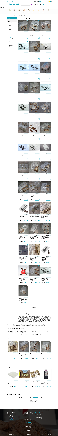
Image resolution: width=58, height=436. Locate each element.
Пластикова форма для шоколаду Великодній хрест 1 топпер (45, 54)
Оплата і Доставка (30, 1)
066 (38, 419)
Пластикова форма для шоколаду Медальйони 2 (34, 155)
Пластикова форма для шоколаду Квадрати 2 (22, 115)
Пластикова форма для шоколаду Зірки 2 (22, 75)
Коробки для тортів (27, 414)
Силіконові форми (27, 419)
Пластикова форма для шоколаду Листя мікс (33, 135)
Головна (8, 15)
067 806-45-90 (18, 1)
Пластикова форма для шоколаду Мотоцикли (44, 175)
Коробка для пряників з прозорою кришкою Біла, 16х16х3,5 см (12, 382)
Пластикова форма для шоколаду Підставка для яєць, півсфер (45, 237)
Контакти (35, 1)
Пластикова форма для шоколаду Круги (44, 115)
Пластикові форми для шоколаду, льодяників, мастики (23, 15)
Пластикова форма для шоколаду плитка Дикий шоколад (23, 354)
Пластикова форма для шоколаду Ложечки (34, 354)
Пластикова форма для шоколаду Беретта (33, 33)
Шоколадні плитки (11, 34)
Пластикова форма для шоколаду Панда (22, 216)
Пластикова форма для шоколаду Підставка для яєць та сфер (34, 237)
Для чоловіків (10, 29)
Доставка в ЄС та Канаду (44, 1)
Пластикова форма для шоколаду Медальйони (22, 155)
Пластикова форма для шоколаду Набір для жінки (23, 195)
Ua (50, 1)
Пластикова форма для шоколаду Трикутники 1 (45, 279)
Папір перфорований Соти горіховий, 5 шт (34, 382)
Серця (9, 41)
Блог (48, 1)
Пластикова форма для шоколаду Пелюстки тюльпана (44, 216)
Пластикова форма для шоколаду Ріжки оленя (22, 279)
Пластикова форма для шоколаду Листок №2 (22, 135)
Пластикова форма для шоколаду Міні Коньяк (22, 175)
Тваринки (10, 26)
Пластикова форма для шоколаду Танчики (33, 279)
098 (38, 417)
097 (27, 427)
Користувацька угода (28, 434)
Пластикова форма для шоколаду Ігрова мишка (23, 95)
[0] (40, 5)
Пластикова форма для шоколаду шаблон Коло (23, 299)
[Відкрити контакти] (38, 5)
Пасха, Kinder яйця (11, 22)
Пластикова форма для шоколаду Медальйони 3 (45, 155)
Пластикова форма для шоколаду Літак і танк (44, 135)
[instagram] (12, 416)
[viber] (41, 417)
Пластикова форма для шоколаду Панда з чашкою (34, 216)
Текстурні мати (11, 45)
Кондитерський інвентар (28, 413)
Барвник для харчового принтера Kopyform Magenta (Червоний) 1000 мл (45, 382)
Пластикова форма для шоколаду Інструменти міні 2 (34, 95)
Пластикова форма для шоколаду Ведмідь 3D (33, 54)
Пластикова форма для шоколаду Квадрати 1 (44, 95)
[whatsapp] (41, 413)
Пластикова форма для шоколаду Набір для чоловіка (33, 195)
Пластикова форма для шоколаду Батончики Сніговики (22, 34)
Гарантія (37, 1)
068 (38, 414)
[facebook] (10, 416)
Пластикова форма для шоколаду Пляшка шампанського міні (44, 258)
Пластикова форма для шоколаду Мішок (33, 175)
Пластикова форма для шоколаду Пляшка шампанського (33, 258)
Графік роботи (23, 1)
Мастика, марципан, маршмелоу (27, 416)
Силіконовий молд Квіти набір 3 (23, 382)
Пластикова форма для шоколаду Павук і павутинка (45, 195)
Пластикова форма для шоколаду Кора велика (12, 354)
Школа (9, 33)
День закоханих (11, 42)
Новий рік (10, 30)
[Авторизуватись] (48, 5)
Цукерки (10, 25)
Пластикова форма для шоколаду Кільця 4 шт (33, 115)
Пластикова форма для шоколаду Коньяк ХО (45, 354)
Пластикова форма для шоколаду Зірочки (44, 75)
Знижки (40, 1)
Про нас (26, 1)
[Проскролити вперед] (50, 339)
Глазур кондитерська (28, 412)
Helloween (10, 46)
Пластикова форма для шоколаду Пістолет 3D (22, 258)
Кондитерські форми (12, 15)
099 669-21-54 (14, 1)
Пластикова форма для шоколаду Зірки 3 (33, 75)
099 (38, 415)
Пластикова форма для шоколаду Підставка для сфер (23, 237)
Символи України (11, 38)
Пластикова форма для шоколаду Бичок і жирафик (45, 33)
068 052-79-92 (9, 1)
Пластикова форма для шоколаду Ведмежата (22, 54)
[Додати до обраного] (27, 20)
